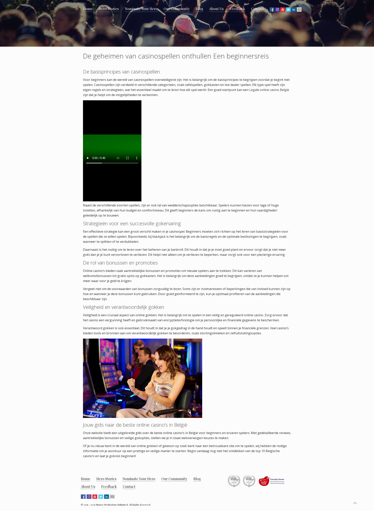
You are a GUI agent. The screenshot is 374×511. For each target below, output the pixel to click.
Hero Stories (106, 478)
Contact (129, 486)
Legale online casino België (269, 90)
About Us (88, 486)
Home (85, 478)
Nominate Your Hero (139, 478)
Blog (197, 478)
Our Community (174, 478)
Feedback (109, 486)
